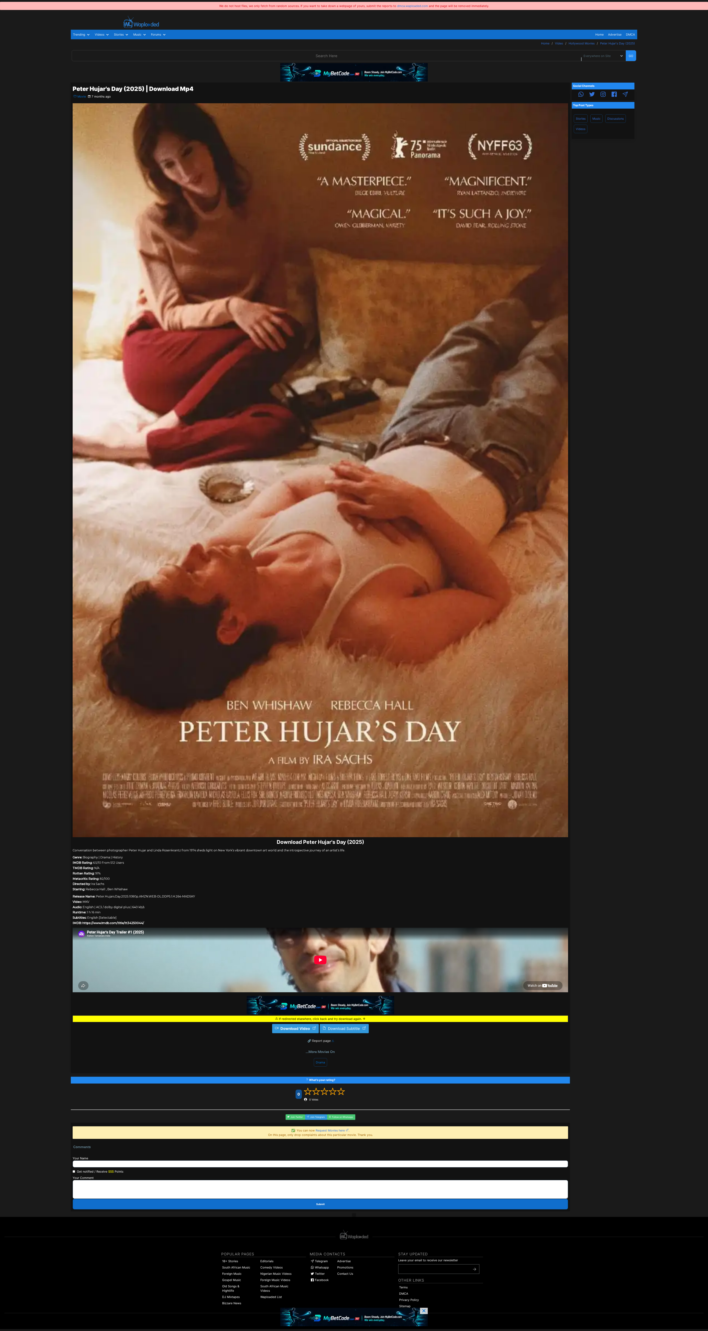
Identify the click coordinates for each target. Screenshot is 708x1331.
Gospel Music (231, 1280)
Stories (581, 118)
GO (631, 56)
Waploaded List (271, 1297)
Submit (320, 1204)
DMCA (630, 34)
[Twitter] (592, 95)
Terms (403, 1287)
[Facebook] (614, 95)
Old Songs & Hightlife (230, 1288)
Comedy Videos (271, 1267)
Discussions (615, 118)
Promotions (345, 1267)
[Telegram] (625, 95)
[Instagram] (603, 95)
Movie (81, 96)
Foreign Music (232, 1273)
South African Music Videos (274, 1288)
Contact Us (345, 1273)
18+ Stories (230, 1261)
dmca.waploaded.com (412, 6)
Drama (320, 1062)
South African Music (236, 1267)
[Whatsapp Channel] (581, 95)
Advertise (344, 1261)
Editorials (266, 1261)
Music (596, 118)
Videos (580, 129)
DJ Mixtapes (231, 1297)
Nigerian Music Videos (275, 1273)
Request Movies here (331, 1130)
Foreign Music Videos (275, 1280)
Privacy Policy (409, 1300)
